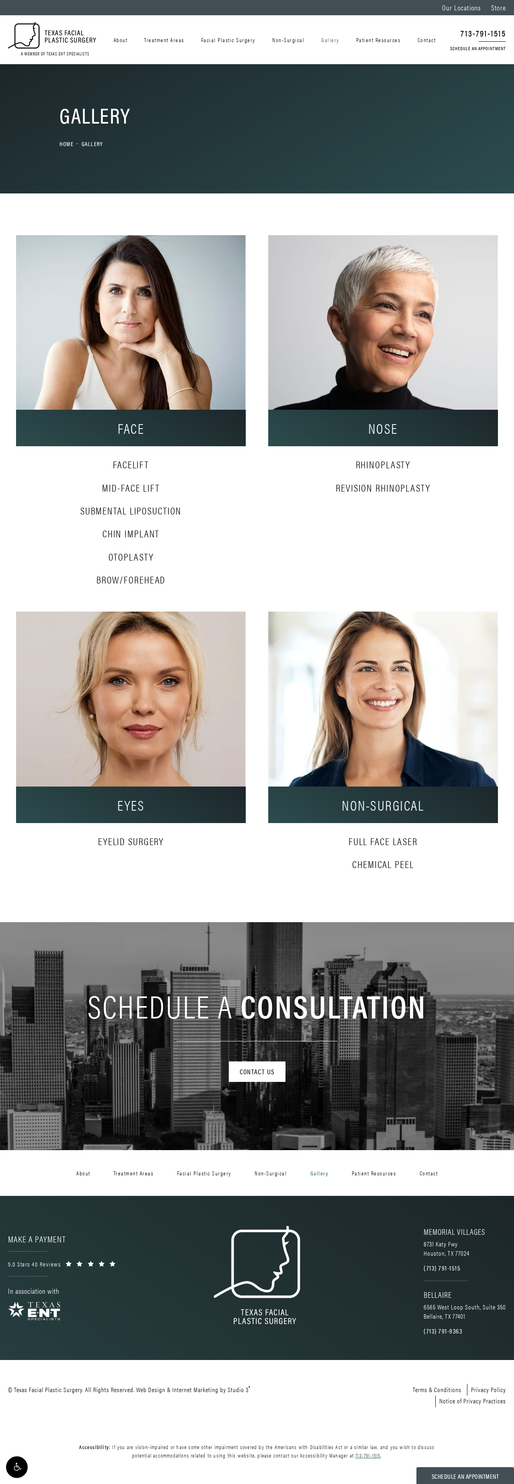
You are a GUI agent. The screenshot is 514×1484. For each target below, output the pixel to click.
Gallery (92, 143)
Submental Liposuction (131, 510)
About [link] (121, 40)
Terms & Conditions (437, 1389)
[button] (17, 1467)
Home (66, 143)
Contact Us (257, 1071)
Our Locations (461, 7)
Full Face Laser (383, 841)
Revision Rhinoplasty (383, 487)
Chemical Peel (383, 864)
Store (498, 7)
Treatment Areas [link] (164, 40)
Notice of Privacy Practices (472, 1400)
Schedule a (257, 1005)
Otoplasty (131, 556)
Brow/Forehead (130, 579)
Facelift (131, 464)
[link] (478, 34)
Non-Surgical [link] (288, 40)
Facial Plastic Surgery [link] (228, 40)
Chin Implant (131, 533)
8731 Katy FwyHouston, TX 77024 (446, 1248)
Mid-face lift (130, 487)
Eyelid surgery (131, 841)
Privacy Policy (488, 1389)
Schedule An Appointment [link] (478, 48)
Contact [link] (427, 40)
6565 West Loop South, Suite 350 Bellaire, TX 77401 (465, 1311)
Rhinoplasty (383, 464)
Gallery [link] (330, 40)
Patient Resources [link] (378, 40)
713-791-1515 (367, 1455)
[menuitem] (122, 40)
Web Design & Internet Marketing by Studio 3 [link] (193, 1389)
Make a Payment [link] (37, 1238)
